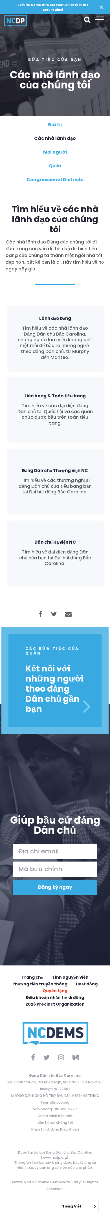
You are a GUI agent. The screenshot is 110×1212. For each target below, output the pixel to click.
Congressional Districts (55, 179)
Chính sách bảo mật (55, 1115)
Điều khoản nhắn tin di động (55, 997)
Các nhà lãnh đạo (55, 138)
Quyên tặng (55, 991)
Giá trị (55, 124)
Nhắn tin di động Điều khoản (55, 1129)
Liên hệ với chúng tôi (55, 1122)
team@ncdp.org (55, 1102)
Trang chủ (32, 977)
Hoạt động (87, 984)
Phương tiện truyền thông (39, 984)
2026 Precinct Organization (55, 1004)
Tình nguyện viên (70, 977)
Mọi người (55, 152)
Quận (55, 166)
